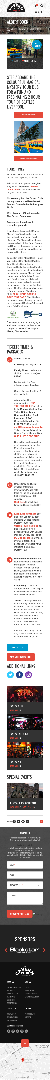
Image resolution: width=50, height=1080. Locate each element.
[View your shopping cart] (35, 5)
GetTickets (36, 44)
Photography (30, 1014)
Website (28, 1017)
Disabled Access (31, 993)
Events (25, 29)
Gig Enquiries (12, 1020)
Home (20, 29)
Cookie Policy (12, 1003)
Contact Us (11, 1014)
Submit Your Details (19, 913)
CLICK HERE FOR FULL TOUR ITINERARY (22, 295)
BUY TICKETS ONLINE (25, 404)
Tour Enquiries (12, 1017)
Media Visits (29, 990)
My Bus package (23, 537)
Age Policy (11, 990)
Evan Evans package (25, 513)
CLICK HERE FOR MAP (26, 436)
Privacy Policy (12, 993)
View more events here (20, 656)
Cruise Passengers (32, 997)
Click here (19, 501)
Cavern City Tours (14, 987)
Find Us (27, 987)
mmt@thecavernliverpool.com (30, 427)
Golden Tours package (26, 525)
